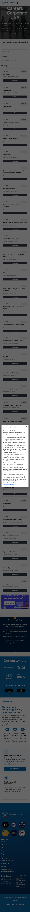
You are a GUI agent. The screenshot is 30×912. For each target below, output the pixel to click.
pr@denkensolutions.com (10, 484)
